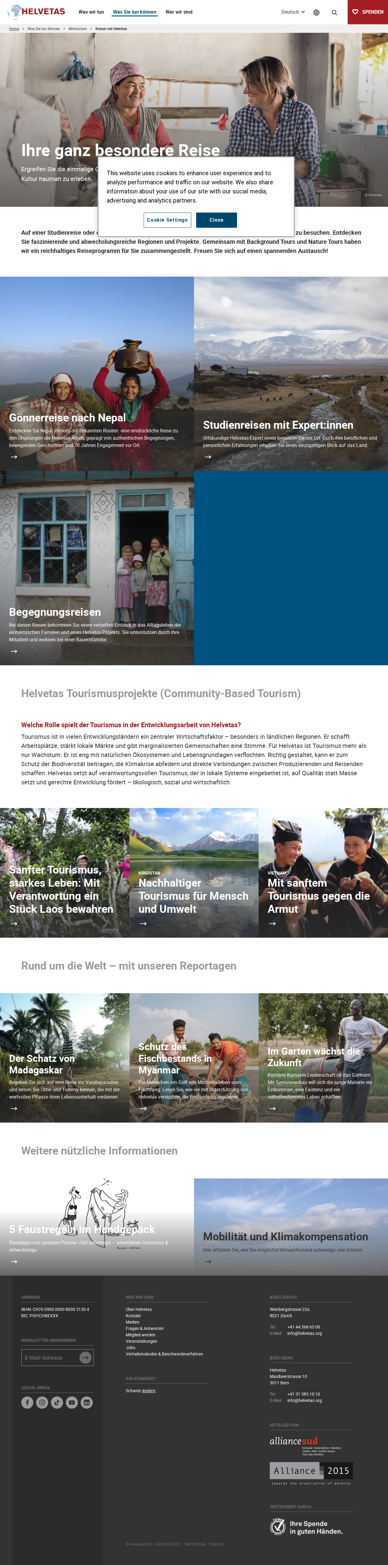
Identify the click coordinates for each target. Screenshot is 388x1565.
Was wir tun (91, 12)
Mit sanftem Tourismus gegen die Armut (319, 895)
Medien (132, 1322)
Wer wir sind (179, 12)
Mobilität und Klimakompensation (285, 1236)
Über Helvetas (139, 1309)
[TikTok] (57, 1403)
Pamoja (216, 1544)
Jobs (130, 1347)
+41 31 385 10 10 (303, 1394)
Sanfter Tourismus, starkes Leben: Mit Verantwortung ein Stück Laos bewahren (61, 889)
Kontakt (133, 1315)
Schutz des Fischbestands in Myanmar (175, 1058)
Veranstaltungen (141, 1341)
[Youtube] (72, 1403)
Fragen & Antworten (145, 1328)
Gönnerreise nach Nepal (67, 417)
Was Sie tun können (134, 12)
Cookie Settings (167, 220)
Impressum (195, 1544)
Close (216, 220)
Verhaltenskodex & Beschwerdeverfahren (164, 1354)
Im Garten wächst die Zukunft (314, 1056)
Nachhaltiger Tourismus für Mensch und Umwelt (194, 895)
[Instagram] (42, 1403)
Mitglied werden (141, 1335)
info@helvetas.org (304, 1333)
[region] (196, 196)
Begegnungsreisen (55, 611)
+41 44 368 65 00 (303, 1327)
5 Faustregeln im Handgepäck (82, 1229)
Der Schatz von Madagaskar (42, 1064)
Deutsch (291, 12)
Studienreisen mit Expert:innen (278, 424)
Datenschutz (168, 1544)
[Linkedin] (87, 1403)
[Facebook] (27, 1403)
